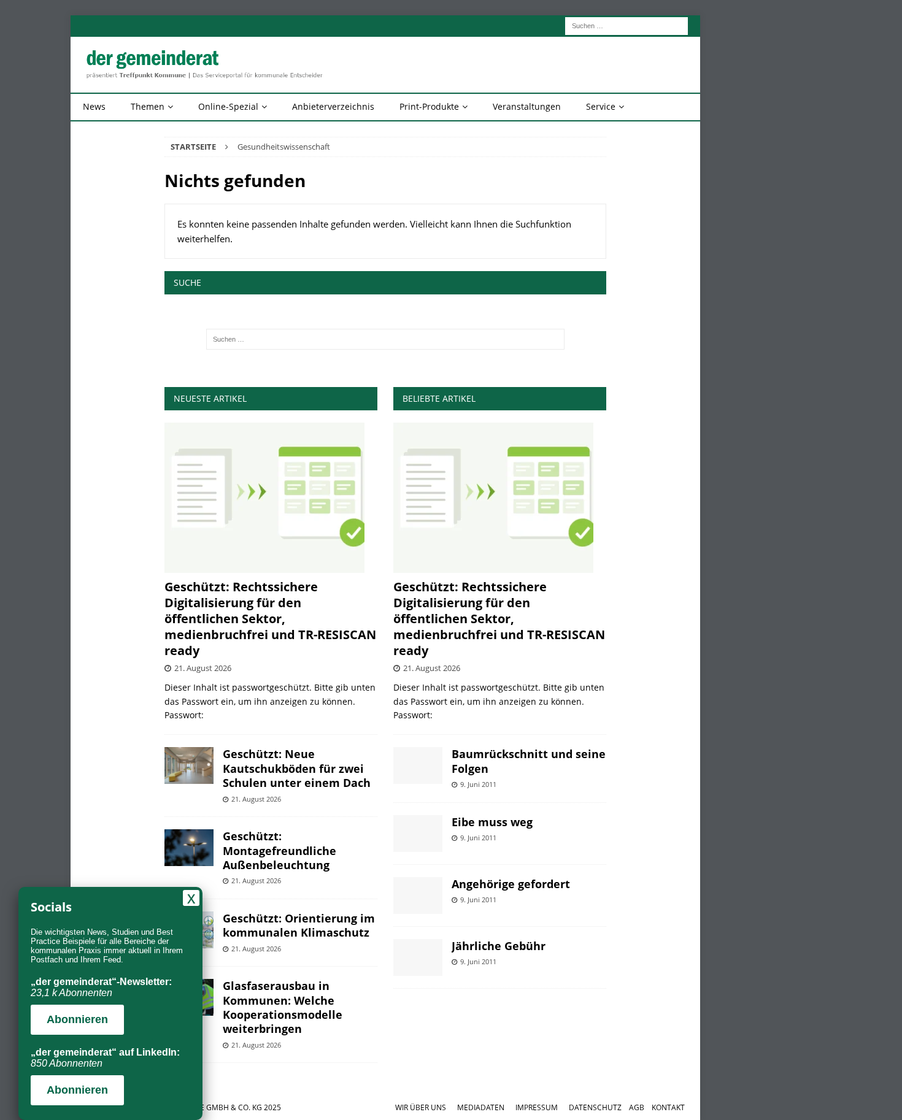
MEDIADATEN (480, 1107)
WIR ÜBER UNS (420, 1107)
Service (600, 106)
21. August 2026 (202, 667)
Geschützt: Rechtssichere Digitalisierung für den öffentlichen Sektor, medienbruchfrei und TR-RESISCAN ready (270, 618)
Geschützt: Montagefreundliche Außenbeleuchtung (279, 850)
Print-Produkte (429, 106)
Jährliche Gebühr (498, 945)
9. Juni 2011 (478, 784)
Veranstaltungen (527, 106)
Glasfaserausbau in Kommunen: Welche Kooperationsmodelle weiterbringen (282, 1007)
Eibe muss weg (492, 822)
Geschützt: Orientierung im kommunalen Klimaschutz (299, 925)
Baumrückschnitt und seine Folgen (529, 760)
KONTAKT (668, 1107)
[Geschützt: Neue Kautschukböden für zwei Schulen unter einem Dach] (189, 765)
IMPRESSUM (536, 1107)
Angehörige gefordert (511, 883)
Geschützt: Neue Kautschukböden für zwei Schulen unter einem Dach (297, 768)
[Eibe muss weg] (417, 833)
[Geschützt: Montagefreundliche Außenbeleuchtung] (189, 847)
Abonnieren (77, 1019)
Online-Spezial (228, 106)
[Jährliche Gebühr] (417, 957)
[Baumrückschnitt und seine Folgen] (417, 765)
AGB (636, 1107)
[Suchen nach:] (626, 25)
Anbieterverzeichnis (333, 106)
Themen (147, 106)
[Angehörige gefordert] (417, 895)
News (94, 106)
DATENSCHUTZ (595, 1107)
